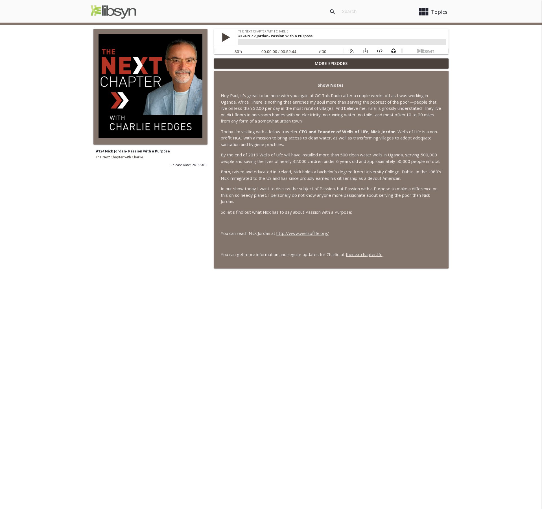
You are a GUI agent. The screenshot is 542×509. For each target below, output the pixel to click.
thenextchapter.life (364, 254)
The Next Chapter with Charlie (119, 157)
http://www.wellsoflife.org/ (302, 233)
